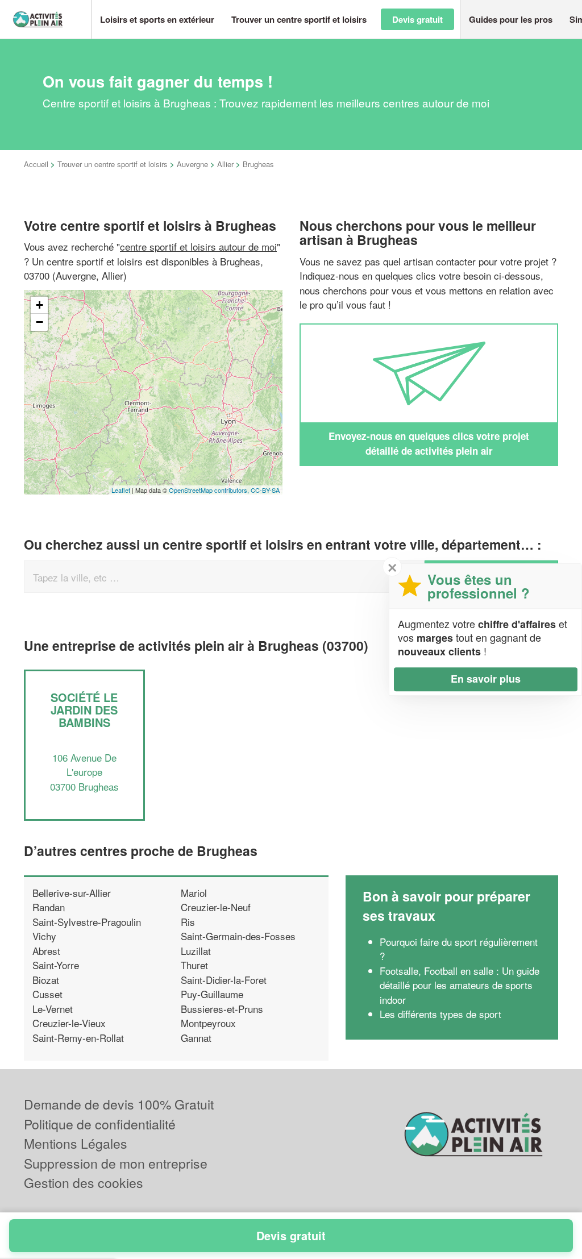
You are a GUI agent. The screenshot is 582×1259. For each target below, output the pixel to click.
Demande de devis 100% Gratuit (119, 1104)
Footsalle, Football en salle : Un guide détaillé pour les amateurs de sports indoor (459, 985)
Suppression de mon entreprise (115, 1163)
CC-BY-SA (265, 490)
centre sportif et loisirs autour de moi (198, 246)
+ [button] (39, 305)
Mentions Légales (75, 1143)
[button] (157, 19)
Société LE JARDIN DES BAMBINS (84, 709)
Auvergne (192, 164)
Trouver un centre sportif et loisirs (112, 164)
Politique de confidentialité (100, 1124)
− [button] (39, 322)
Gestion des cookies (83, 1182)
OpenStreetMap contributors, (210, 490)
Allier (225, 164)
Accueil (36, 164)
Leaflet (120, 490)
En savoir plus (486, 678)
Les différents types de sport (440, 1014)
